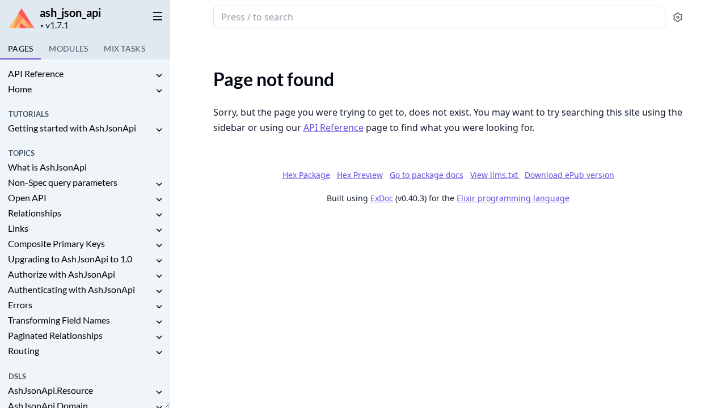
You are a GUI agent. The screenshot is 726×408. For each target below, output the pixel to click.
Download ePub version (569, 174)
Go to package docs (426, 175)
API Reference (36, 73)
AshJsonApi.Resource (50, 390)
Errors (20, 304)
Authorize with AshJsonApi (61, 274)
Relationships (34, 212)
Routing (23, 350)
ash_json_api (70, 12)
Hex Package (306, 174)
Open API (27, 197)
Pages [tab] (20, 48)
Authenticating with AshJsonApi (71, 289)
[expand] (158, 76)
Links (18, 228)
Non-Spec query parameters (62, 182)
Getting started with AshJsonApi (72, 127)
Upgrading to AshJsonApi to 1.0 (70, 258)
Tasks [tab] (124, 48)
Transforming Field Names (59, 319)
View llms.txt (495, 174)
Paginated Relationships (55, 335)
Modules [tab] (68, 48)
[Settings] (677, 17)
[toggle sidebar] (155, 16)
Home (20, 88)
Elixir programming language (513, 198)
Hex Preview (360, 174)
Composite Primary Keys (56, 243)
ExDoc (381, 198)
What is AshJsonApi (47, 167)
